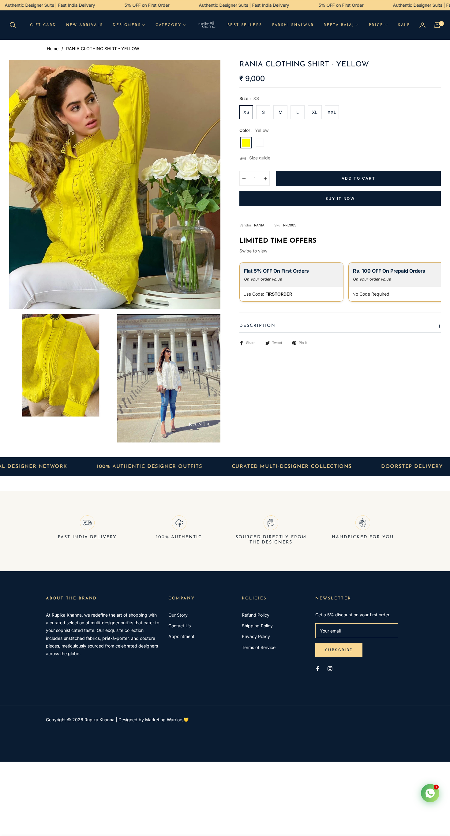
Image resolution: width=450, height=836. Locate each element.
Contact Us (179, 625)
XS (246, 112)
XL (314, 112)
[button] (14, 25)
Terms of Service (259, 647)
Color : (254, 130)
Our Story (178, 615)
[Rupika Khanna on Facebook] (317, 668)
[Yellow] (246, 143)
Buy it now (340, 198)
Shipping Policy (257, 625)
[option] (115, 184)
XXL (332, 112)
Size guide (259, 157)
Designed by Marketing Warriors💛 (153, 719)
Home (52, 48)
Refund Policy (255, 615)
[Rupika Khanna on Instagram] (330, 668)
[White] (260, 143)
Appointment (181, 636)
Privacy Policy (256, 636)
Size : (249, 98)
